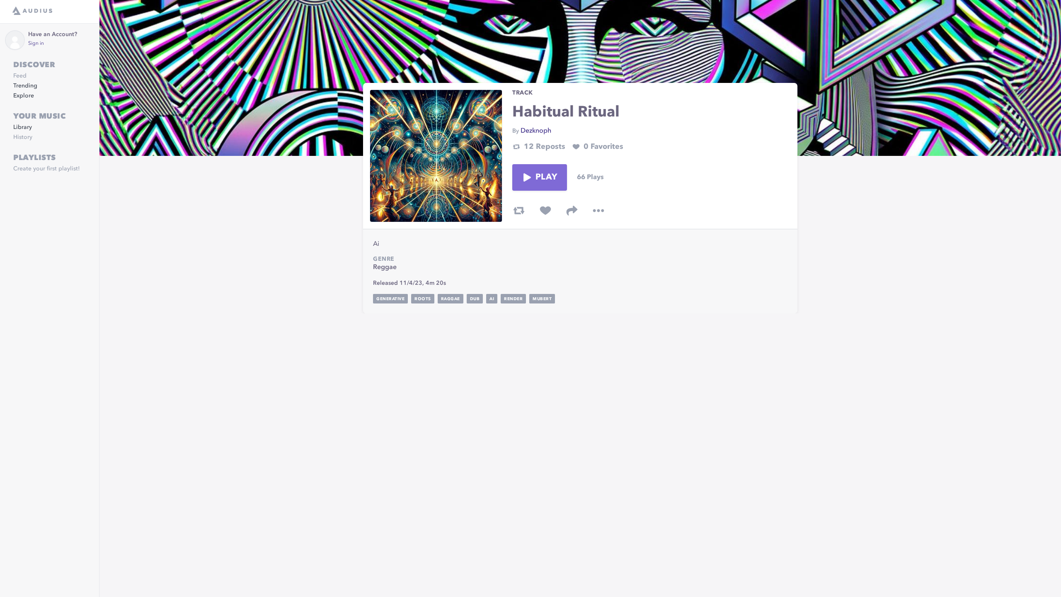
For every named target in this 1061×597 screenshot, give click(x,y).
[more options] (598, 210)
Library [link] (22, 127)
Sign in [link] (36, 43)
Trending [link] (25, 86)
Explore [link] (23, 96)
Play (546, 177)
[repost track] (519, 210)
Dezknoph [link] (536, 131)
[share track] (572, 210)
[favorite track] (545, 210)
